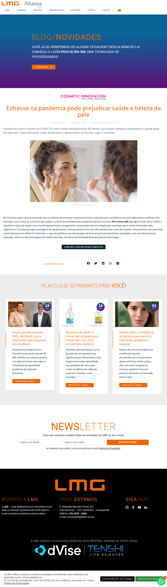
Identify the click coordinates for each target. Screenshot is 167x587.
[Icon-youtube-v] (139, 507)
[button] (88, 263)
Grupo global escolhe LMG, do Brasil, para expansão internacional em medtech (29, 338)
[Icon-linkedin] (145, 507)
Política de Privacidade (16, 583)
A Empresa (21, 10)
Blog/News (75, 10)
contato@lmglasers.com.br (80, 517)
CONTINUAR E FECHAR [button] (149, 579)
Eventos (91, 10)
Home (7, 10)
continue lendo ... (26, 381)
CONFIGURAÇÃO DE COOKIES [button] (117, 579)
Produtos (37, 10)
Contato (106, 10)
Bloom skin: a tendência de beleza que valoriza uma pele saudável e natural (136, 338)
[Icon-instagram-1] (127, 507)
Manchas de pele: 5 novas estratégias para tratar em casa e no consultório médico (82, 338)
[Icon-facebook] (133, 507)
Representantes (56, 10)
